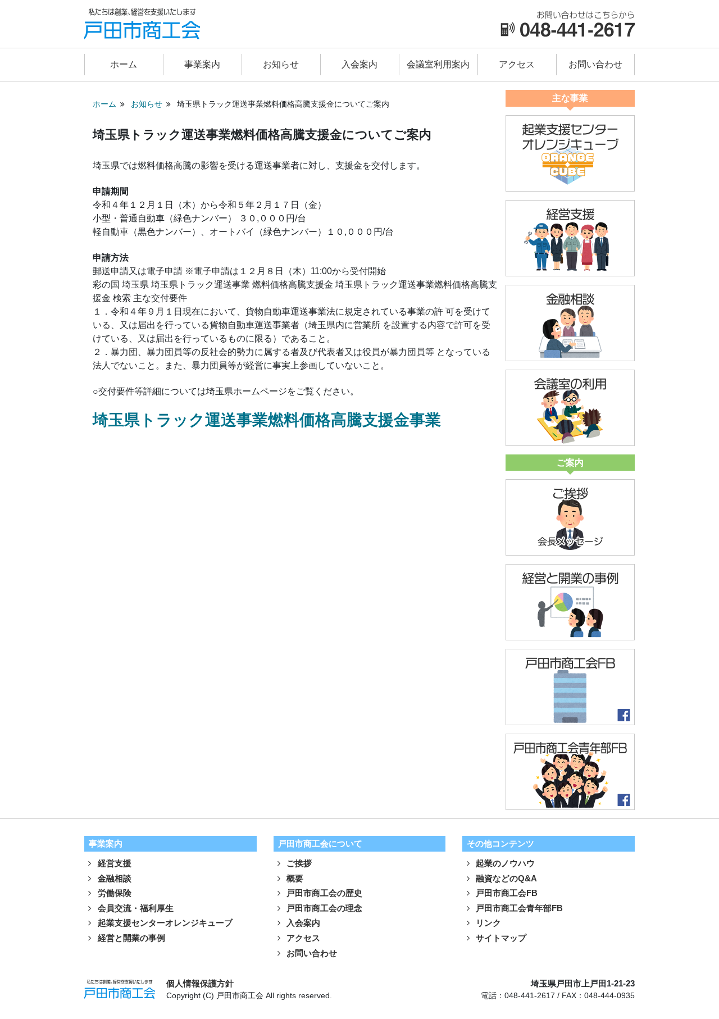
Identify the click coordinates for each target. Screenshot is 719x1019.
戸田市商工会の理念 (323, 908)
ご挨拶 (298, 863)
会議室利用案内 (438, 64)
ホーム (123, 64)
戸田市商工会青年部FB (518, 908)
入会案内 (359, 64)
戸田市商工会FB (506, 893)
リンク (487, 922)
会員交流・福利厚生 (134, 908)
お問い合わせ (595, 64)
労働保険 (113, 893)
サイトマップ (500, 938)
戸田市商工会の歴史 (323, 893)
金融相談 (113, 878)
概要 (293, 878)
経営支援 (113, 863)
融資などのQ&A (505, 878)
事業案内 (202, 64)
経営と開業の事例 (130, 938)
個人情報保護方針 (200, 983)
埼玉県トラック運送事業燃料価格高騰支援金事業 (267, 420)
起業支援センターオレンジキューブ (164, 922)
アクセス (517, 64)
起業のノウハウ (504, 863)
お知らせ (281, 64)
